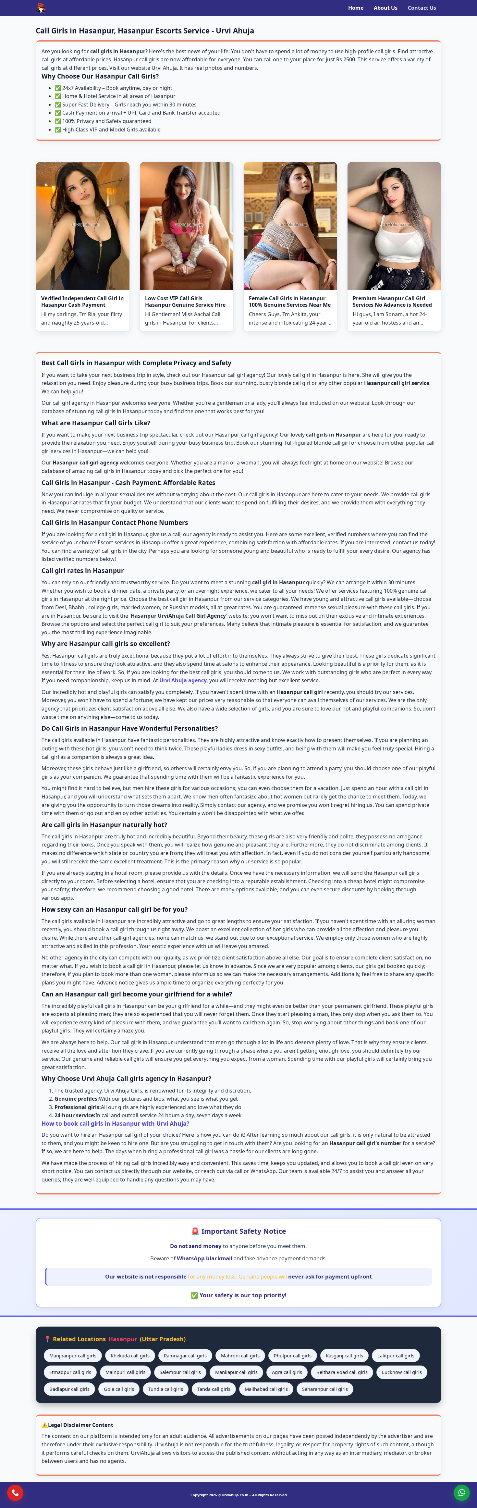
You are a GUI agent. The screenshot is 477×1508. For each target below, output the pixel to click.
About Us (386, 7)
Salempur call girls (180, 1372)
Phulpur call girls (293, 1355)
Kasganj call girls (344, 1355)
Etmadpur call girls (70, 1372)
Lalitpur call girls (395, 1355)
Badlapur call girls (69, 1389)
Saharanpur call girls (325, 1389)
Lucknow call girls (402, 1372)
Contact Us (422, 7)
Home (355, 7)
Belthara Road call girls (342, 1372)
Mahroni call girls (240, 1355)
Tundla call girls (165, 1389)
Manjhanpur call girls (72, 1355)
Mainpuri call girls (125, 1372)
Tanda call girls (213, 1389)
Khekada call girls (130, 1355)
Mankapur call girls (236, 1372)
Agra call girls (287, 1372)
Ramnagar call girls (185, 1355)
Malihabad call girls (266, 1389)
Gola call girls (119, 1389)
